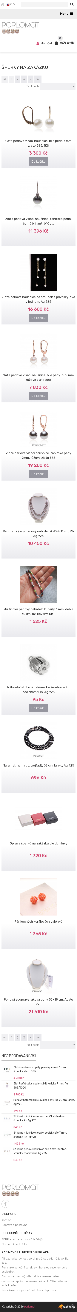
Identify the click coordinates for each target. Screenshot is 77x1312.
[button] (66, 14)
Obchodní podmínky (16, 1233)
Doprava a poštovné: (14, 1225)
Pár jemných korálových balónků (38, 921)
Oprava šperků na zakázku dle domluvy (38, 843)
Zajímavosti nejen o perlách (25, 1252)
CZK (13, 4)
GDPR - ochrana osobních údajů (22, 1239)
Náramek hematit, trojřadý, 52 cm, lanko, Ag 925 (38, 765)
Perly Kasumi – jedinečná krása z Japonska (28, 1290)
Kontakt (6, 1220)
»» (37, 79)
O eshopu (8, 1214)
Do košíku (38, 161)
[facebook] (5, 1204)
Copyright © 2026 (18, 1306)
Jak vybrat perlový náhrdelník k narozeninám (30, 1276)
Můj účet (46, 43)
